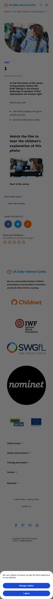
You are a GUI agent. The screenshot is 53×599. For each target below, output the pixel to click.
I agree (26, 593)
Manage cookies (26, 585)
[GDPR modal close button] (47, 5)
